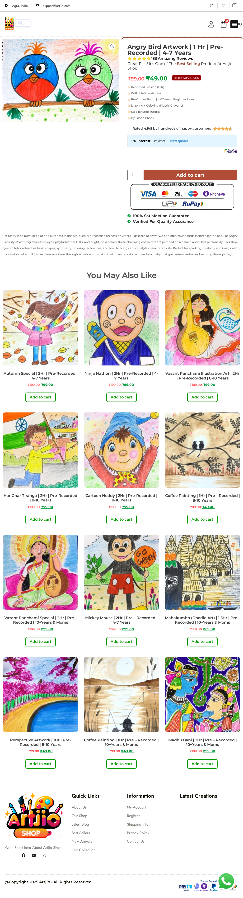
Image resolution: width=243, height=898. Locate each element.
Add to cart (190, 175)
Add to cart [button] (40, 397)
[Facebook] (23, 855)
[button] (234, 24)
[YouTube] (33, 855)
